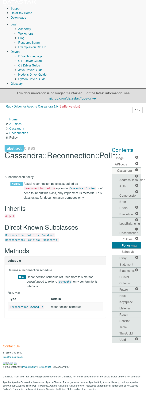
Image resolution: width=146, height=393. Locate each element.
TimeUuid (126, 333)
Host (122, 295)
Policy (129, 245)
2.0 (136, 110)
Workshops (25, 33)
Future (123, 289)
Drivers (15, 51)
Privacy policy (29, 366)
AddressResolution (130, 180)
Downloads (18, 17)
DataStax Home (21, 13)
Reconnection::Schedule (26, 306)
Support (16, 8)
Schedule (65, 281)
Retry (123, 258)
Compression (128, 195)
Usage (119, 158)
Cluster (124, 277)
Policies (127, 239)
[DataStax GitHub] (15, 363)
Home (13, 119)
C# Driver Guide (29, 65)
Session (124, 321)
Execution (126, 214)
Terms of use (44, 366)
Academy (24, 29)
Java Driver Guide (30, 70)
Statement (126, 264)
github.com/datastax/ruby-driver (73, 98)
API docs (15, 124)
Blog (21, 38)
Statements (127, 270)
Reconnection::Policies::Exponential (32, 239)
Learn (14, 24)
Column (124, 283)
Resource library (29, 42)
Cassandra (16, 128)
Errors (123, 208)
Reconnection (18, 133)
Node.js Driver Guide (32, 74)
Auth (122, 186)
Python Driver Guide (32, 79)
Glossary (17, 83)
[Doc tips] (8, 363)
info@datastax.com (13, 356)
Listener (124, 308)
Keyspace (126, 302)
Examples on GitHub (32, 47)
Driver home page (30, 56)
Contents (122, 149)
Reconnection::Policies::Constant (29, 235)
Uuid (122, 339)
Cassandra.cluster (82, 188)
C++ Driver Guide (30, 61)
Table (123, 327)
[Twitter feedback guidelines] (12, 363)
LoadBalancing (129, 223)
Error (122, 201)
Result (123, 314)
